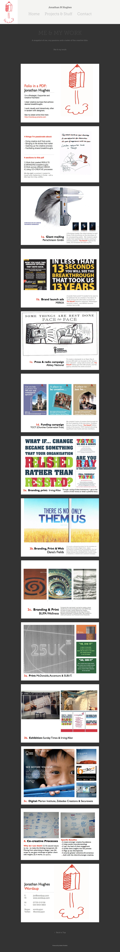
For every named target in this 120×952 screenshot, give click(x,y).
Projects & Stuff (58, 14)
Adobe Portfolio (63, 945)
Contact (84, 14)
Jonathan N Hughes (60, 7)
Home (34, 14)
